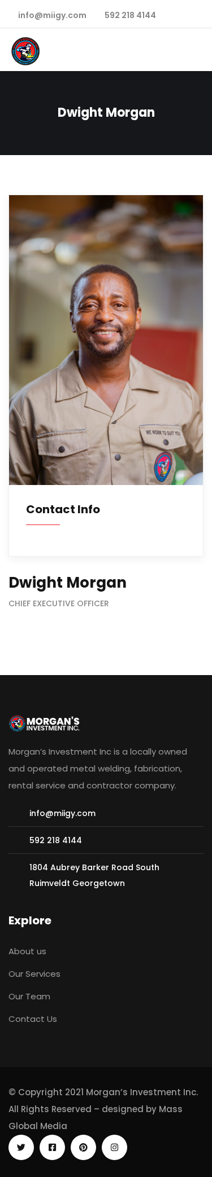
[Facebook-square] (52, 1147)
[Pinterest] (83, 1147)
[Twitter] (21, 1147)
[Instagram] (114, 1147)
